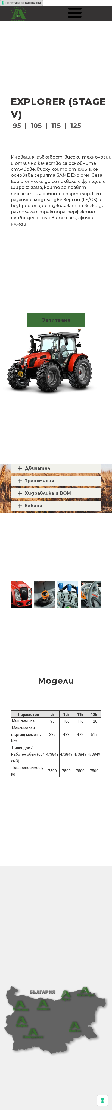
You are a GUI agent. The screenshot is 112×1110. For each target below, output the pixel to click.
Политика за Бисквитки (23, 3)
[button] (75, 13)
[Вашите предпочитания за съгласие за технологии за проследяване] (102, 1100)
